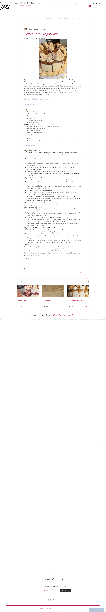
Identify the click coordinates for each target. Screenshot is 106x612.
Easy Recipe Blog (25, 5)
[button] (89, 5)
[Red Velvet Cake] (28, 291)
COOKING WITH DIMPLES (24, 3)
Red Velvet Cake (23, 300)
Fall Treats (26, 18)
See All (87, 281)
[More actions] (81, 29)
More (79, 18)
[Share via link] (25, 268)
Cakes (40, 18)
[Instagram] (99, 4)
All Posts (19, 18)
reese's (32, 259)
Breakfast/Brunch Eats (69, 18)
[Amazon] (94, 4)
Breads (59, 18)
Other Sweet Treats (49, 18)
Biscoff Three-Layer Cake (76, 300)
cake (26, 259)
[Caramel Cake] (53, 291)
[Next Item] (102, 447)
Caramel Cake (48, 300)
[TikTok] (96, 4)
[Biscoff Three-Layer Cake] (78, 291)
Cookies (34, 18)
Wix (63, 608)
